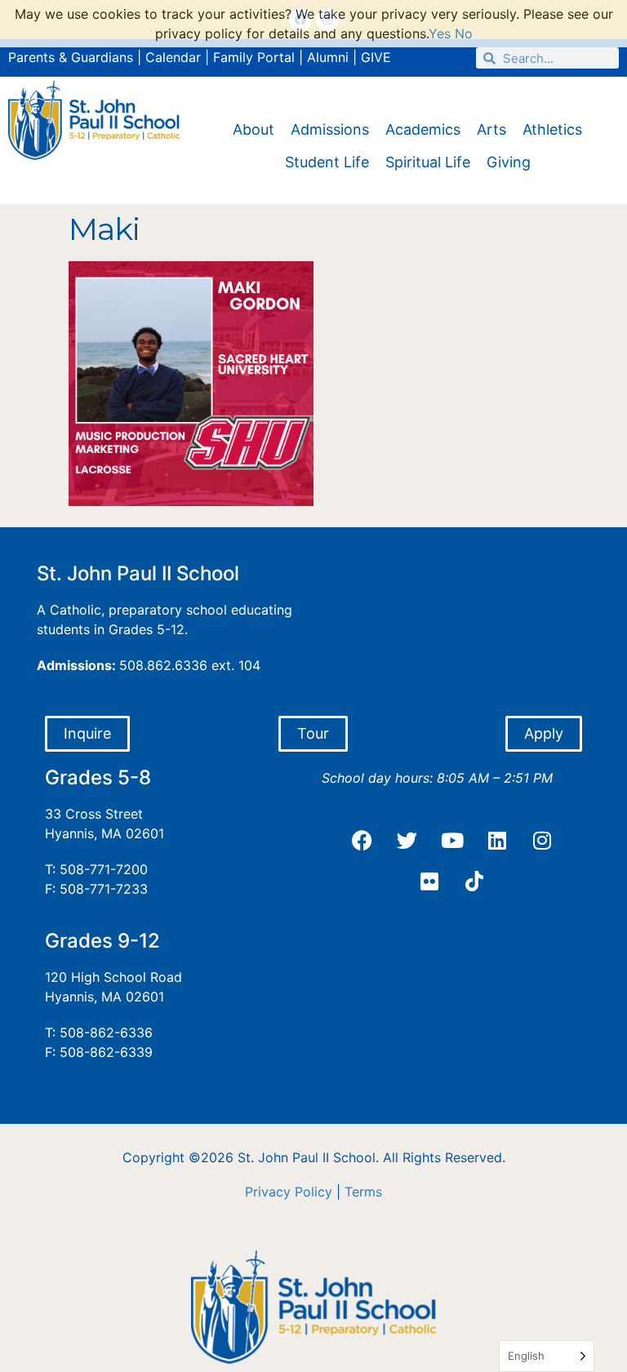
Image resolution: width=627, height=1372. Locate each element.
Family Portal (254, 57)
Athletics (552, 129)
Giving (509, 162)
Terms (363, 1191)
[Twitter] (407, 840)
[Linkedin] (497, 840)
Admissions (330, 129)
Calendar (173, 57)
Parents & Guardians (70, 57)
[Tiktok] (474, 881)
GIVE (376, 57)
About (253, 129)
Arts (491, 129)
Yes (440, 33)
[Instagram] (542, 840)
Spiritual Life (427, 162)
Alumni (328, 57)
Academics (422, 129)
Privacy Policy (288, 1191)
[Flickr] (429, 881)
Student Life (327, 162)
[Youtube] (452, 840)
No (464, 33)
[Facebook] (362, 840)
